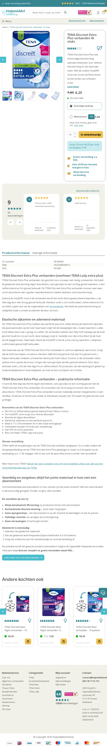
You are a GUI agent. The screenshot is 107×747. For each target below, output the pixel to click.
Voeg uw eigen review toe (87, 190)
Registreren (61, 677)
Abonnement (97, 20)
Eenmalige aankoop (83, 106)
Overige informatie (44, 253)
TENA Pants (34, 688)
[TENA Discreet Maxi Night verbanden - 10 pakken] (18, 602)
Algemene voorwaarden (13, 681)
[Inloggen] (98, 12)
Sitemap (5, 705)
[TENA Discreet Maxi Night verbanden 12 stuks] (53, 602)
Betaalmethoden (9, 691)
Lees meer (73, 86)
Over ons (6, 677)
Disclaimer (7, 684)
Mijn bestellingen (63, 681)
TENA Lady (34, 691)
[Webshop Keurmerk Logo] (85, 12)
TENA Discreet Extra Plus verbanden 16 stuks (29, 27)
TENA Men (34, 684)
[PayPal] (10, 743)
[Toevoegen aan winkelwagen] (28, 641)
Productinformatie (16, 253)
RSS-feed (6, 709)
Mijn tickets (61, 684)
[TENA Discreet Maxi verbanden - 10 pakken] (89, 602)
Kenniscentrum (77, 20)
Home (5, 27)
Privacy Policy (8, 688)
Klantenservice (8, 702)
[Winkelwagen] (103, 12)
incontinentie (56, 306)
